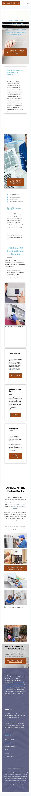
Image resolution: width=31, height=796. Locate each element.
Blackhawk (13, 686)
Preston (13, 684)
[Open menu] (27, 3)
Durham (23, 506)
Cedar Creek (8, 684)
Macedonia (18, 686)
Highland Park (18, 684)
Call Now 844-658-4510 (11, 3)
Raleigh (20, 506)
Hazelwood (7, 686)
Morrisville (7, 687)
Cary (17, 506)
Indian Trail (16, 682)
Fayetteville (15, 508)
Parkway (21, 682)
